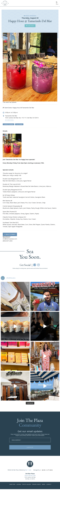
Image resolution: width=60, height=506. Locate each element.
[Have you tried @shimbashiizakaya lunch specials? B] (15, 326)
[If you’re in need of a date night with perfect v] (15, 386)
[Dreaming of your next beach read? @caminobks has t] (15, 356)
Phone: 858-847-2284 (30, 476)
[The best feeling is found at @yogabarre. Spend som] (44, 326)
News (43, 484)
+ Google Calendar (8, 124)
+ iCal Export (19, 124)
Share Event (30, 26)
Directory (12, 484)
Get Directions (9, 120)
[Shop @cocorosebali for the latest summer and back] (44, 356)
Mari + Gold (28, 470)
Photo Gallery (26, 484)
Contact (48, 484)
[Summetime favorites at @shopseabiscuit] (15, 296)
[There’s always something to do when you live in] (44, 296)
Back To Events (10, 235)
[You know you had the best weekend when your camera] (44, 386)
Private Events (36, 484)
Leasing (19, 484)
